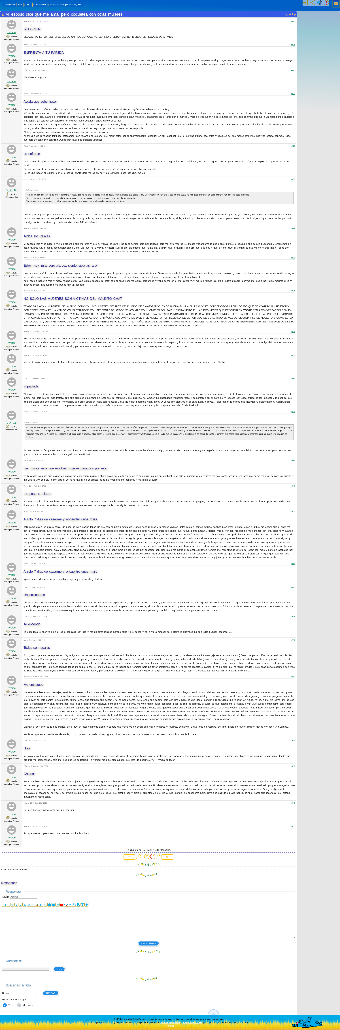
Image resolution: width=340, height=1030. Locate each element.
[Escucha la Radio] (319, 3)
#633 (293, 258)
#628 (293, 70)
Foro (20, 5)
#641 (293, 511)
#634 (293, 291)
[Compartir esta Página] (312, 3)
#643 (293, 587)
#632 (293, 228)
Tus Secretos (40, 5)
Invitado (11, 32)
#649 (293, 803)
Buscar (50, 993)
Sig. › (167, 856)
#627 (293, 45)
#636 (293, 355)
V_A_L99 (12, 190)
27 (158, 856)
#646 (293, 677)
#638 (293, 412)
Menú (335, 4)
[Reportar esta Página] (326, 3)
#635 (293, 332)
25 (147, 856)
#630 (293, 146)
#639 (293, 460)
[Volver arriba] (213, 1015)
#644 (293, 616)
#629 (293, 94)
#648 (293, 766)
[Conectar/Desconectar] (306, 3)
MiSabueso (10, 5)
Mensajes (27, 1005)
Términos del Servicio (170, 1022)
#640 (293, 486)
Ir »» (59, 969)
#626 (293, 21)
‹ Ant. (129, 856)
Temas (11, 1005)
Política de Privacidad (192, 1022)
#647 (293, 740)
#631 (293, 179)
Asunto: (6, 896)
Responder (148, 943)
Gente (28, 5)
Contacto (170, 1026)
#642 (293, 564)
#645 (293, 640)
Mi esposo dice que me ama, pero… (66, 5)
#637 (293, 379)
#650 (293, 826)
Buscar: (6, 993)
